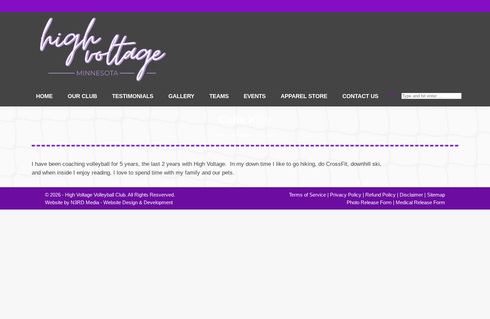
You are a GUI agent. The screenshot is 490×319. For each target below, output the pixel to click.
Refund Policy (380, 195)
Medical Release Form (420, 202)
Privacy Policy (345, 195)
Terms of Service (307, 195)
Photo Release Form (369, 202)
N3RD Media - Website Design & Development (122, 202)
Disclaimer (411, 195)
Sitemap (436, 195)
